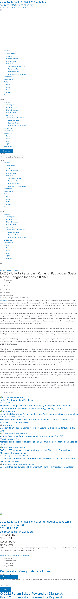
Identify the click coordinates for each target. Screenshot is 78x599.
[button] (39, 99)
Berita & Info (8, 82)
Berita (8, 84)
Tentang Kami (10, 53)
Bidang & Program (12, 58)
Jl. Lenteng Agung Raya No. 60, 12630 (23, 1)
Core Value (9, 64)
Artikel (8, 87)
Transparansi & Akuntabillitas (15, 66)
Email (2, 585)
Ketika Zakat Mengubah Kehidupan (17, 400)
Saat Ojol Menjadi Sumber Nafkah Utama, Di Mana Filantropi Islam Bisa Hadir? (37, 467)
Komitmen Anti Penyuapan (17, 74)
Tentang (7, 51)
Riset (8, 90)
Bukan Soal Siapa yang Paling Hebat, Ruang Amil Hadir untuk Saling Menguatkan (39, 414)
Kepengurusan (11, 61)
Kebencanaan (8, 79)
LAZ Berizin (8, 77)
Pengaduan (8, 95)
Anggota (9, 56)
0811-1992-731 (9, 528)
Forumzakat (4, 300)
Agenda (8, 92)
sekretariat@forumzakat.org (17, 5)
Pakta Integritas (13, 69)
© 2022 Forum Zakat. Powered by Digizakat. (31, 593)
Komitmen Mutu (13, 71)
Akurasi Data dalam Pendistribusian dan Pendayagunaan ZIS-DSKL (32, 436)
